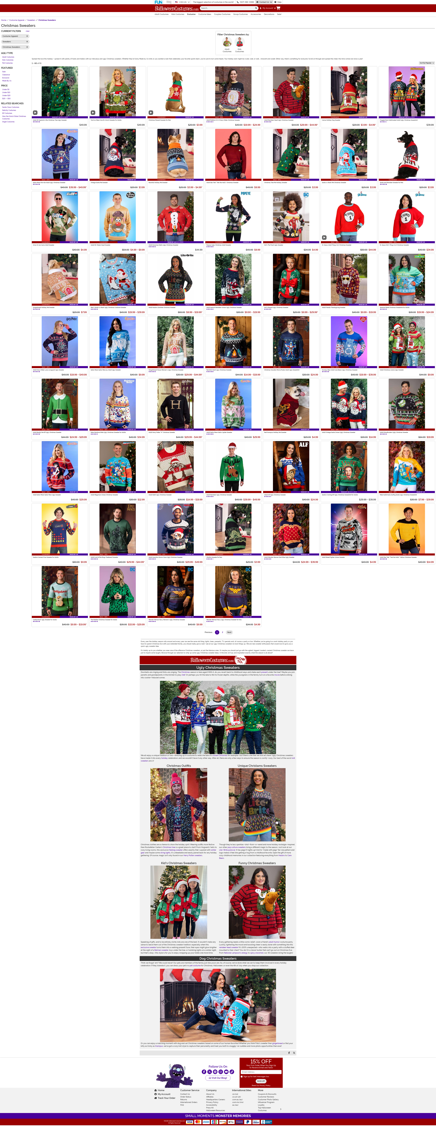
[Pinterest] (215, 1072)
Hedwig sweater (176, 850)
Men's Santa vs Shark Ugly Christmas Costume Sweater (108, 307)
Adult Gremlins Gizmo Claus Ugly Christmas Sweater (165, 557)
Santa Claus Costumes (10, 107)
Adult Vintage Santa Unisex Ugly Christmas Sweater (338, 432)
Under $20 (6, 96)
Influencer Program (266, 1102)
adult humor (274, 942)
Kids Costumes (177, 14)
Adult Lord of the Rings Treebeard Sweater (104, 557)
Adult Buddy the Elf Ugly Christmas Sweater (47, 432)
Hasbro (282, 855)
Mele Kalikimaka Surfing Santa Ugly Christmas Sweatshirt (398, 495)
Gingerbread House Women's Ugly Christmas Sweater (166, 370)
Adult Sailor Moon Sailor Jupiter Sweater (219, 432)
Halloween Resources (215, 1110)
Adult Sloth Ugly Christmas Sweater (160, 495)
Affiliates (209, 1097)
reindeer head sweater (228, 947)
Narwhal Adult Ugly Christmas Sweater (219, 370)
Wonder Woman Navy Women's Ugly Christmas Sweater (167, 620)
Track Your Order (166, 1098)
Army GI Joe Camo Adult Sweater (43, 245)
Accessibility (211, 1105)
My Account (164, 1094)
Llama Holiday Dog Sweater (331, 120)
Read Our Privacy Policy (261, 1086)
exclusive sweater (148, 947)
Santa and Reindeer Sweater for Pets (391, 182)
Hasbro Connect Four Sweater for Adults (46, 557)
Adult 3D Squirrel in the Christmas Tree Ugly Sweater (50, 120)
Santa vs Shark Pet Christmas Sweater (334, 182)
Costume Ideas (204, 14)
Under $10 (6, 93)
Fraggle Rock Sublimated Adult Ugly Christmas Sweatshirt (399, 120)
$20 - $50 (6, 99)
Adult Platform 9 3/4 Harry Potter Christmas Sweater (223, 120)
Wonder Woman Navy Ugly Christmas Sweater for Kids (224, 620)
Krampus (159, 1046)
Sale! (279, 14)
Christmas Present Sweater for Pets (160, 120)
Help (279, 2)
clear (28, 31)
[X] (209, 1072)
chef (183, 675)
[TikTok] (232, 1072)
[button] (268, 8)
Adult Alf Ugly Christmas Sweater (275, 495)
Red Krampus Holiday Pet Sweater (275, 432)
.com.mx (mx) (237, 1102)
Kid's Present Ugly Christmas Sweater (276, 307)
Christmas (185, 672)
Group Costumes (240, 14)
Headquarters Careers (215, 1099)
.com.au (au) (237, 1099)
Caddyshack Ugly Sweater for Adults (45, 620)
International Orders (188, 1102)
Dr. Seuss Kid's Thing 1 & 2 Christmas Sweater (394, 245)
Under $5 (5, 89)
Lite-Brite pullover (227, 850)
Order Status (185, 1097)
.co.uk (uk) (236, 1097)
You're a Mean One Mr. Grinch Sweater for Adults (106, 120)
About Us (210, 1094)
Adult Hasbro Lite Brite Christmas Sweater (162, 307)
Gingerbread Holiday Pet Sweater (43, 307)
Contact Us (264, 2)
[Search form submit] (256, 8)
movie (277, 675)
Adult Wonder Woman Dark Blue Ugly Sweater (279, 557)
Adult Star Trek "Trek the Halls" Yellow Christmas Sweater (398, 557)
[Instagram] (220, 1072)
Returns (183, 1099)
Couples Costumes (222, 14)
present (264, 672)
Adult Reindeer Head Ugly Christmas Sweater (279, 120)
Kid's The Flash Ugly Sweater (273, 245)
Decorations (269, 14)
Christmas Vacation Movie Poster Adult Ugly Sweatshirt (281, 370)
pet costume (195, 965)
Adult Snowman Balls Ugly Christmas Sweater (163, 245)
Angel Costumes (8, 122)
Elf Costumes (7, 113)
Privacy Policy (212, 1102)
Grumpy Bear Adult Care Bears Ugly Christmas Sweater (339, 370)
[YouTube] (226, 1072)
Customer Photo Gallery (268, 1099)
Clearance (6, 75)
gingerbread (277, 1043)
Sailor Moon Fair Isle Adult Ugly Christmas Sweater (49, 182)
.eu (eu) (235, 1105)
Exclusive (191, 14)
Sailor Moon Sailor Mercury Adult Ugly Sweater (106, 370)
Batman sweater (161, 950)
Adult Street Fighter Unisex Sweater (333, 557)
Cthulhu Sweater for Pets (214, 557)
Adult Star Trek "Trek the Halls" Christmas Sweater (222, 182)
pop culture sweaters (237, 847)
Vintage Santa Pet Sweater (99, 182)
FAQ (182, 1105)
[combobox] (227, 8)
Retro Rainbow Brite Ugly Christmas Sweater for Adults (108, 432)
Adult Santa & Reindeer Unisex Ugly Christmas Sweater (224, 307)
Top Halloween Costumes (264, 1109)
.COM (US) (183, 2)
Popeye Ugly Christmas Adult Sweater (218, 245)
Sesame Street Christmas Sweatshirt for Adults (394, 307)
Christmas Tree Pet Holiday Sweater (275, 182)
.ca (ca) (235, 1094)
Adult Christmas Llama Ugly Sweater (392, 370)
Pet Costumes (7, 63)
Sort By (425, 63)
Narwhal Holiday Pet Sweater (158, 182)
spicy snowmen (257, 953)
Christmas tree (169, 847)
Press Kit (210, 1108)
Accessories (256, 14)
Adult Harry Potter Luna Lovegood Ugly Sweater (48, 370)
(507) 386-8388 (247, 2)
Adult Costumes (162, 14)
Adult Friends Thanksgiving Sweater (333, 307)
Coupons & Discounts (267, 1094)
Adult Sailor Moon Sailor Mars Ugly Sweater (47, 495)
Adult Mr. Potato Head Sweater (100, 245)
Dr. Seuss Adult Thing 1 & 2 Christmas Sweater (336, 245)
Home (161, 1090)
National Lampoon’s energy (236, 953)
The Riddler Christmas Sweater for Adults (104, 620)
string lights (165, 853)
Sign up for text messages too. (256, 1076)
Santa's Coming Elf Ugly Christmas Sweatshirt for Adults (340, 495)
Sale (4, 72)
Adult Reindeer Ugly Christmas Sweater (219, 495)
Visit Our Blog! (219, 1078)
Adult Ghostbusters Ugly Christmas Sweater (394, 432)
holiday (164, 758)
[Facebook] (204, 1072)
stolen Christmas (220, 755)
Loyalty (261, 1105)
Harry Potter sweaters (192, 855)
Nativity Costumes (9, 110)
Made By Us (6, 81)
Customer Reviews (266, 1097)
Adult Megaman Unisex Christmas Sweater (104, 495)
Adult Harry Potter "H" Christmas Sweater (162, 432)
